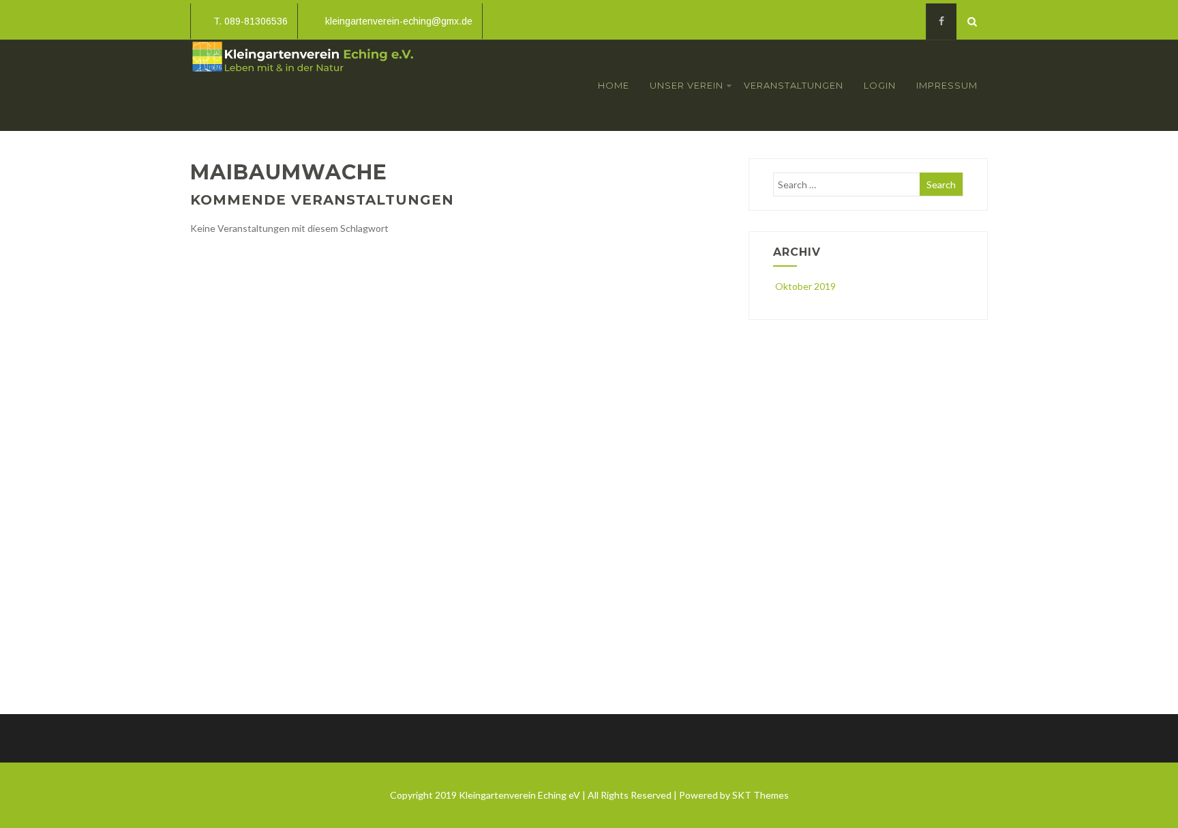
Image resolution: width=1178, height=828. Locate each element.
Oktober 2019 (805, 286)
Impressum (947, 85)
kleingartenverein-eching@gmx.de (398, 21)
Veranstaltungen (793, 85)
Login (880, 85)
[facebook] (941, 21)
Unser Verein (686, 85)
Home (613, 85)
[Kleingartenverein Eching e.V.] (303, 75)
